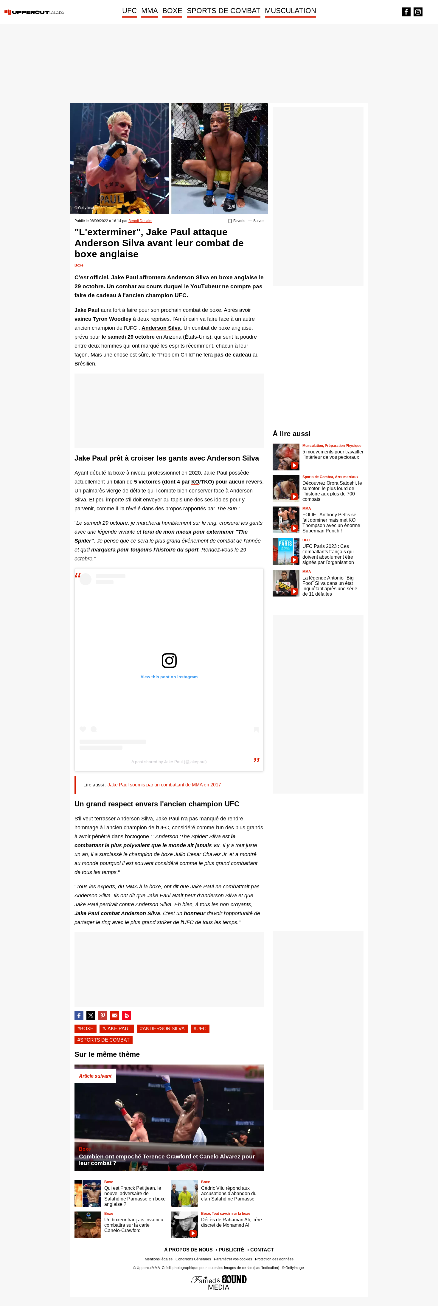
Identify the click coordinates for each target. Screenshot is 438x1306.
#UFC (200, 1028)
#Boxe (85, 1028)
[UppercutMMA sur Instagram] (418, 11)
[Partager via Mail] (114, 1015)
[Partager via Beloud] (126, 1015)
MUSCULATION (290, 11)
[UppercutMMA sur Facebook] (406, 11)
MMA (149, 11)
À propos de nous (188, 1249)
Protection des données (274, 1259)
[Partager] (102, 1015)
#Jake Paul (116, 1028)
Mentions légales (159, 1259)
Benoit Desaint (140, 221)
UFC (129, 11)
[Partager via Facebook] (78, 1015)
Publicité (231, 1249)
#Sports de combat (103, 1039)
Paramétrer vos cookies (233, 1259)
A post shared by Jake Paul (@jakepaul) (169, 761)
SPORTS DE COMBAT (223, 11)
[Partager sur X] (90, 1015)
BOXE (172, 11)
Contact (262, 1249)
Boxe (78, 265)
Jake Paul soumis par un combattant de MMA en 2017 (164, 784)
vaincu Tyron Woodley (102, 319)
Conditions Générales (193, 1259)
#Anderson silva (162, 1028)
